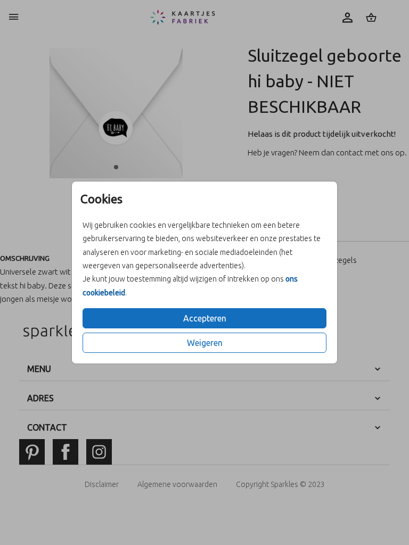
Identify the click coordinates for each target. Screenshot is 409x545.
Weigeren (205, 343)
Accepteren (204, 318)
